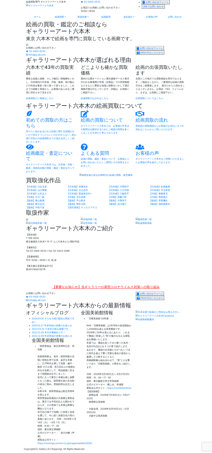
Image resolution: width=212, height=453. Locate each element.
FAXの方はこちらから (151, 52)
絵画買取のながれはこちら (94, 98)
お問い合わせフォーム (157, 2)
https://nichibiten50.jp (119, 387)
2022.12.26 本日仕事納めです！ (48, 332)
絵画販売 (106, 16)
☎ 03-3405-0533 (90, 1)
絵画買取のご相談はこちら (40, 98)
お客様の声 (151, 16)
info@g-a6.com (37, 54)
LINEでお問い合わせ (153, 6)
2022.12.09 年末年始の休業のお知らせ (52, 335)
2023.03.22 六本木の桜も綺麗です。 (51, 328)
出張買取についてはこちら (149, 98)
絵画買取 (63, 16)
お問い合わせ (175, 16)
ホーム (37, 16)
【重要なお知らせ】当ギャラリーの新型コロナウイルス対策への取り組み (106, 287)
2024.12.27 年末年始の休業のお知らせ (52, 325)
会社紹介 (131, 16)
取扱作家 (86, 16)
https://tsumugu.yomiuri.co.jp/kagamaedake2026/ (64, 443)
